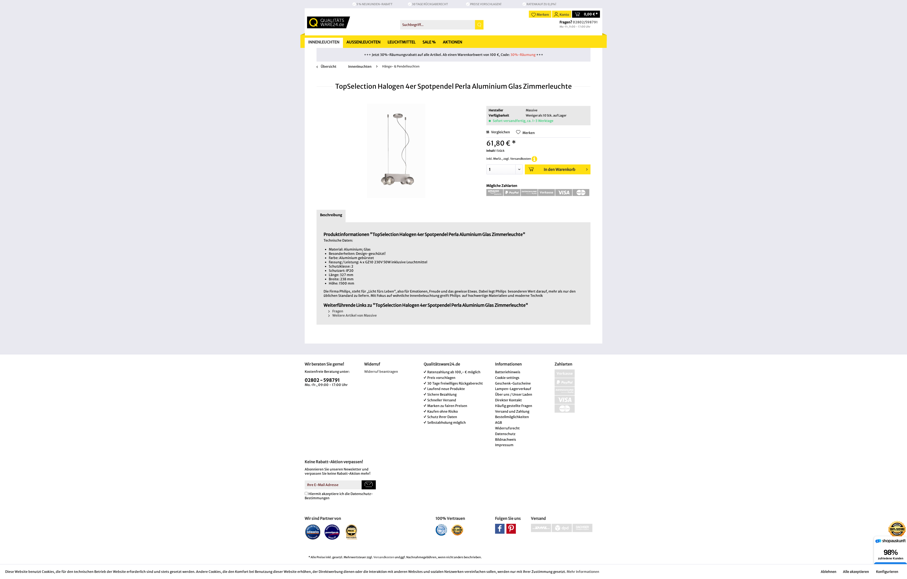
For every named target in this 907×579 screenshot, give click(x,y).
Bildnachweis (505, 439)
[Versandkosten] (534, 158)
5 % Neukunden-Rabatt (374, 4)
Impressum (504, 445)
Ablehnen (828, 572)
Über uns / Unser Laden (513, 394)
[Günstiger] (332, 532)
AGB (498, 422)
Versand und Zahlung (512, 411)
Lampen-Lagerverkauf (513, 389)
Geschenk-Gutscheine (513, 383)
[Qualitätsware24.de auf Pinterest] (511, 529)
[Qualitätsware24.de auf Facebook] (500, 529)
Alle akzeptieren (856, 572)
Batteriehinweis (507, 372)
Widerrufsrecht (507, 428)
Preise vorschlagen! (485, 4)
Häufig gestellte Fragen (513, 406)
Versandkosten (383, 557)
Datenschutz (505, 434)
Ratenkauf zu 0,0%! (541, 4)
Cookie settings (507, 378)
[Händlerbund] (441, 530)
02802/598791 (585, 22)
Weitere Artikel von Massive (354, 315)
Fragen (337, 311)
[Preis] (351, 532)
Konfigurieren (887, 572)
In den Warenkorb (559, 169)
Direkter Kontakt (508, 400)
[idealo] (313, 532)
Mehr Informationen (583, 572)
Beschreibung (331, 215)
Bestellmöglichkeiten (512, 417)
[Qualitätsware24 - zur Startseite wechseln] (328, 22)
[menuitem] (441, 24)
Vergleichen (500, 132)
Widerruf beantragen (381, 371)
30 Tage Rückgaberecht (430, 4)
